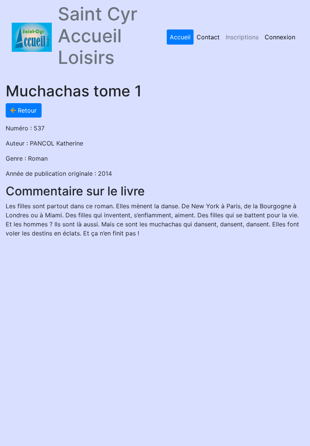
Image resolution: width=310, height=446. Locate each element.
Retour (26, 110)
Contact (208, 37)
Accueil (180, 37)
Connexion (280, 37)
